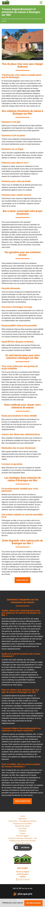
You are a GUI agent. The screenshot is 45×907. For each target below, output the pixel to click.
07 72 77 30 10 (23, 880)
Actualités (22, 831)
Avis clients (23, 828)
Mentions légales (22, 836)
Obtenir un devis (33, 903)
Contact (22, 833)
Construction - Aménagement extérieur (22, 821)
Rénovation (22, 819)
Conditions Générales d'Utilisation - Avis (22, 838)
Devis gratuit (22, 580)
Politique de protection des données (22, 841)
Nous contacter (22, 801)
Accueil (22, 816)
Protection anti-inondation (22, 823)
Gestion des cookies (22, 843)
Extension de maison (22, 826)
